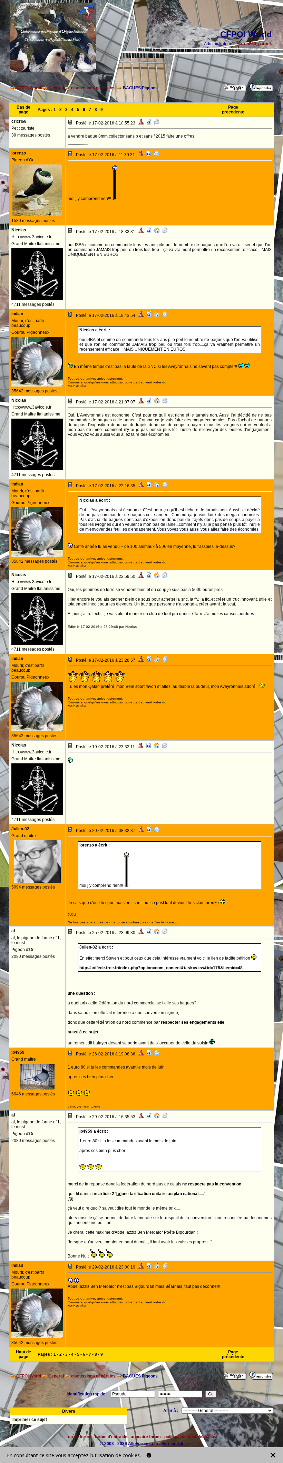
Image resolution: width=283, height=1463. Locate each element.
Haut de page (23, 1354)
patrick (265, 43)
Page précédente (233, 109)
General (56, 88)
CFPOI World (28, 88)
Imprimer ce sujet (29, 1419)
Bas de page (23, 109)
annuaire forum (146, 1436)
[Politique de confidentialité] (149, 1455)
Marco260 (246, 43)
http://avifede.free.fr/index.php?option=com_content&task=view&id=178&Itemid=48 (161, 967)
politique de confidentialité (189, 1436)
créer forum (79, 1436)
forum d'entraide (111, 1436)
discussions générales (93, 88)
